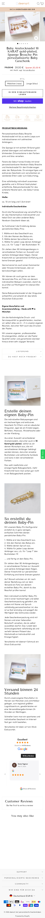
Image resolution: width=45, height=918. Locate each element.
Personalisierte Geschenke (21, 878)
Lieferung (22, 351)
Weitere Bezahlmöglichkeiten (22, 107)
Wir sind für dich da (22, 890)
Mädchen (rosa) (14, 83)
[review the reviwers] (7, 771)
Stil (22, 79)
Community (22, 884)
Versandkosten (29, 70)
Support (22, 872)
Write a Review (28, 756)
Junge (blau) (32, 83)
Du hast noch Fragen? (22, 357)
